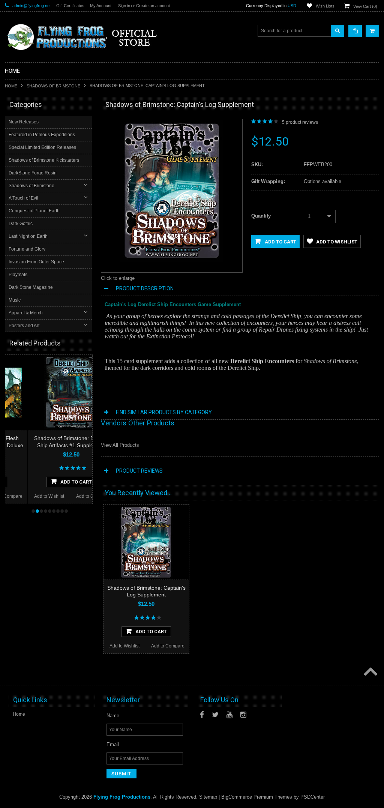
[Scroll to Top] (369, 672)
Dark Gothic (21, 223)
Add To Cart (53, 482)
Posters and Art (24, 325)
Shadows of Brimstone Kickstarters (44, 160)
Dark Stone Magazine (31, 287)
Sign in (124, 5)
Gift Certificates (70, 5)
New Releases (24, 122)
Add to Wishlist (27, 496)
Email (112, 744)
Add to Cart (280, 242)
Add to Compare (70, 496)
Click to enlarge (118, 278)
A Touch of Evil (23, 198)
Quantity (261, 216)
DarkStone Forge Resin (33, 173)
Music (15, 300)
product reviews (300, 122)
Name (112, 715)
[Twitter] (215, 714)
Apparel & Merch (26, 312)
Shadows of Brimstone (53, 86)
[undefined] (171, 260)
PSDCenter (312, 797)
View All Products (120, 445)
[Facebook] (202, 714)
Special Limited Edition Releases (42, 147)
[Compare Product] (355, 31)
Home (11, 86)
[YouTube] (229, 714)
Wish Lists (325, 6)
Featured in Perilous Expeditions (42, 134)
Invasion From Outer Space (36, 261)
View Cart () (365, 6)
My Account (100, 5)
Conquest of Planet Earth (34, 210)
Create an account (153, 5)
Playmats (18, 274)
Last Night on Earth (28, 236)
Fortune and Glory (27, 249)
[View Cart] (372, 31)
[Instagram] (243, 714)
